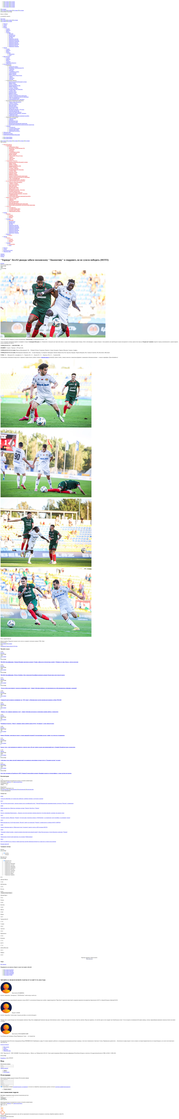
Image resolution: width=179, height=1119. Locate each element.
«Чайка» (11, 76)
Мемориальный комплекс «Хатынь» (17, 113)
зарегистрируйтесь (17, 782)
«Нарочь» (11, 119)
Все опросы (3, 964)
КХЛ (10, 55)
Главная (2, 254)
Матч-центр (6, 1047)
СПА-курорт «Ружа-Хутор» (15, 75)
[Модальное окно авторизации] (5, 1105)
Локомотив (3, 646)
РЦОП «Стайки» (13, 84)
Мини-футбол (6, 56)
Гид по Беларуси (7, 64)
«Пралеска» (12, 78)
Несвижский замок (13, 107)
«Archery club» (12, 90)
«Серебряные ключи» (14, 71)
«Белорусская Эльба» (14, 129)
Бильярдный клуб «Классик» (16, 89)
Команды (8, 234)
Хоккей (5, 47)
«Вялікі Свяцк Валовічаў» (15, 102)
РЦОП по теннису (13, 94)
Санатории (9, 145)
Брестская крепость (13, 104)
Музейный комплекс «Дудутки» (16, 109)
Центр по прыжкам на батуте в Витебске (19, 97)
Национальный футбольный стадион (18, 81)
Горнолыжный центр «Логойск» (16, 99)
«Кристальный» (13, 73)
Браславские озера (13, 122)
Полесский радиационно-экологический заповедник (21, 124)
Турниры (8, 32)
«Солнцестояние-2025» (14, 128)
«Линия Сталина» (13, 103)
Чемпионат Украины (14, 46)
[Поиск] (6, 1105)
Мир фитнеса (89, 958)
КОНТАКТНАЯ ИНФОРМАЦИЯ (11, 134)
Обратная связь (7, 132)
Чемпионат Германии (14, 41)
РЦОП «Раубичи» (13, 86)
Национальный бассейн (14, 85)
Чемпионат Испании (14, 40)
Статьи (5, 25)
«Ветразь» (11, 70)
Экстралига (11, 54)
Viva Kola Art (12, 127)
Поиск (10, 137)
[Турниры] (1, 1105)
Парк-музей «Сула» (13, 108)
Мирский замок (12, 105)
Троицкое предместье (14, 110)
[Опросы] (3, 1105)
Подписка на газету (8, 133)
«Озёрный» (11, 69)
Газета (4, 1048)
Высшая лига (12, 35)
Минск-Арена (12, 83)
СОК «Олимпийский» (14, 98)
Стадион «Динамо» (13, 88)
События (8, 126)
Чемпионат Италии (13, 42)
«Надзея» (11, 79)
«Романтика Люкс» (13, 66)
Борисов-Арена (12, 93)
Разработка (3, 1058)
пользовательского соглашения (20, 1086)
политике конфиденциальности (62, 1086)
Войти (10, 138)
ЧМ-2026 (11, 33)
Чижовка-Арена (13, 91)
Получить (3, 18)
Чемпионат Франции (14, 44)
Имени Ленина (12, 74)
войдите (9, 782)
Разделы (8, 213)
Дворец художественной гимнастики (18, 95)
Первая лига (12, 36)
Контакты (5, 1049)
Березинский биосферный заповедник (18, 123)
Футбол (5, 27)
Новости (5, 23)
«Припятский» (12, 118)
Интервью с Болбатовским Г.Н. (16, 67)
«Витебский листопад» (14, 131)
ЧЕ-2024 (11, 37)
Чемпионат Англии (13, 38)
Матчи (5, 26)
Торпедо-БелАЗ (10, 646)
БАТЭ (10, 235)
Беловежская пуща (13, 120)
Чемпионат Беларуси (11, 62)
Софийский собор (13, 114)
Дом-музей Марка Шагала (15, 112)
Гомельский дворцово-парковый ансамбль (19, 115)
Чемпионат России (13, 45)
